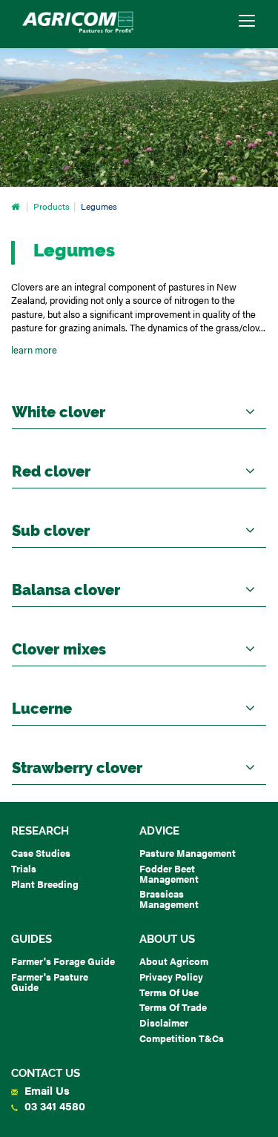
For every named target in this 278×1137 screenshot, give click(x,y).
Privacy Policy (171, 976)
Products (51, 206)
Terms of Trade (173, 1007)
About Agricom (173, 961)
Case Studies (40, 853)
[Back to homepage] (77, 22)
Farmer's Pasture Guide (49, 981)
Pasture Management (187, 853)
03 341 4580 (53, 1105)
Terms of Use (169, 992)
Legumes (99, 206)
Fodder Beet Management (169, 873)
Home (16, 206)
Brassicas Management (169, 898)
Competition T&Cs (181, 1038)
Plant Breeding (45, 884)
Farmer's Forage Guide (63, 961)
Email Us (45, 1090)
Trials (23, 868)
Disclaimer (163, 1022)
